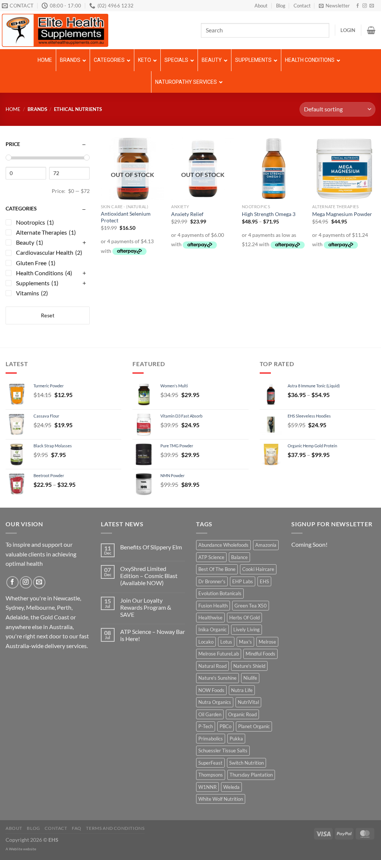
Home (13, 109)
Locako (206, 642)
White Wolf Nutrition (220, 799)
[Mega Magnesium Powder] (343, 168)
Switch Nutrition (246, 763)
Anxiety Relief (187, 214)
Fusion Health (213, 606)
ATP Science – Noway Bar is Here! (152, 635)
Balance (239, 557)
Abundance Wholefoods (223, 545)
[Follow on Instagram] (364, 6)
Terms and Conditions (115, 828)
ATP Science (211, 557)
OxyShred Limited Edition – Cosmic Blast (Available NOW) (148, 575)
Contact (302, 6)
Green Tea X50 (250, 606)
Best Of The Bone (217, 569)
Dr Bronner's (211, 581)
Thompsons (210, 775)
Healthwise (210, 618)
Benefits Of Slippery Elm (151, 546)
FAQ (76, 828)
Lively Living (246, 629)
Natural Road (212, 666)
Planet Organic (254, 726)
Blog (280, 6)
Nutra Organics (214, 702)
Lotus (226, 642)
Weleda (231, 787)
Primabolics (210, 739)
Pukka (236, 739)
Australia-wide (25, 645)
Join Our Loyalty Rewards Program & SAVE (145, 607)
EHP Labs (242, 581)
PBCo (225, 726)
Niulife (250, 678)
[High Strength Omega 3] (273, 168)
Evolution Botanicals (219, 593)
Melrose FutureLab (218, 654)
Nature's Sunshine (217, 678)
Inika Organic (212, 629)
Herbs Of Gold (244, 618)
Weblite (15, 849)
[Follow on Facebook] (357, 6)
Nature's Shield (249, 666)
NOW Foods (211, 690)
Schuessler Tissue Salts (222, 750)
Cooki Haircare (258, 569)
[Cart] (371, 30)
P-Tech (205, 726)
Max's (245, 642)
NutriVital (248, 702)
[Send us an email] (371, 6)
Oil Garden (209, 714)
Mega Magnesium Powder (342, 214)
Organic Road (242, 714)
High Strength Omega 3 (268, 214)
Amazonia (265, 545)
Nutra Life (242, 690)
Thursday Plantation (251, 775)
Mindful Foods (260, 654)
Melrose (267, 642)
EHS (264, 581)
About (261, 6)
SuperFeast (210, 763)
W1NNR (207, 787)
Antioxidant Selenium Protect (126, 217)
